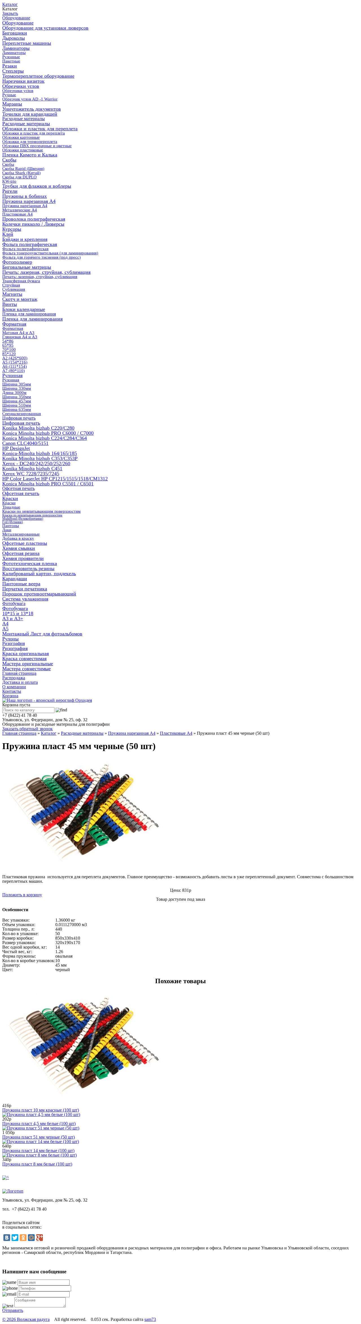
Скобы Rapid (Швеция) (23, 168)
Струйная (11, 285)
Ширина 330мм (16, 388)
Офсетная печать (18, 488)
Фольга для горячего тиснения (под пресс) (41, 257)
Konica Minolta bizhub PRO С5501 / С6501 (48, 484)
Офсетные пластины (24, 543)
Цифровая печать (19, 418)
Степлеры (13, 71)
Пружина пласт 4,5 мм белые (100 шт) (39, 1123)
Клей (7, 234)
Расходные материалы (23, 118)
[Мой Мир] (31, 1237)
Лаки (6, 530)
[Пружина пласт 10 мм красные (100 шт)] (83, 1101)
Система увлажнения (25, 599)
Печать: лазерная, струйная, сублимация (46, 272)
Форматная (14, 324)
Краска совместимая (24, 658)
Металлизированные (21, 534)
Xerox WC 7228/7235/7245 (30, 473)
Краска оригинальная (25, 653)
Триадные (11, 507)
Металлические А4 (19, 210)
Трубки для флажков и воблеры (36, 186)
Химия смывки (18, 548)
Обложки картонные (21, 137)
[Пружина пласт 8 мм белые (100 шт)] (39, 1155)
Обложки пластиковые (22, 150)
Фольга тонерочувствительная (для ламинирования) (50, 253)
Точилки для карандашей (29, 114)
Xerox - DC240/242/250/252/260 (36, 463)
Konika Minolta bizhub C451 (32, 468)
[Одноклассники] (23, 1237)
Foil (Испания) (12, 522)
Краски (10, 498)
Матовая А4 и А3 (18, 332)
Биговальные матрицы (26, 267)
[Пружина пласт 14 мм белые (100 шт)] (40, 1141)
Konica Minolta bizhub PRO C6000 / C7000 (48, 433)
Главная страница (19, 673)
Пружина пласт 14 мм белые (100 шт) (38, 1150)
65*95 (8, 345)
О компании (14, 686)
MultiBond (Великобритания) (22, 519)
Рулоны (10, 639)
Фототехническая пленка (29, 563)
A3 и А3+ (12, 618)
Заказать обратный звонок (27, 728)
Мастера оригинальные (27, 663)
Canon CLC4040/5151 (25, 443)
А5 (5, 628)
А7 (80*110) (13, 370)
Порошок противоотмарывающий (39, 594)
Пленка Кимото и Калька (29, 155)
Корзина (10, 695)
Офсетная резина (20, 553)
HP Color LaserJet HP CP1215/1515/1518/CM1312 (55, 478)
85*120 (9, 353)
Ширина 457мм (16, 401)
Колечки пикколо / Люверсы (33, 224)
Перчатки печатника (24, 589)
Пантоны (10, 525)
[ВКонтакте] (6, 1237)
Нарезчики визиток (23, 81)
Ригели (9, 191)
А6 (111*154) (14, 366)
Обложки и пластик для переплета (40, 128)
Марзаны (12, 104)
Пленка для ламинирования (29, 314)
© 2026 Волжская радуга (26, 1319)
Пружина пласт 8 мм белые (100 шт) (37, 1164)
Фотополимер (17, 262)
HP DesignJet (16, 448)
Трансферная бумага (21, 281)
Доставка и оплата (20, 682)
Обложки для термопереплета (29, 141)
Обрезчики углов (20, 86)
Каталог (10, 4)
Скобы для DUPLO (19, 177)
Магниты (12, 294)
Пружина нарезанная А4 (29, 201)
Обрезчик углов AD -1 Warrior (30, 99)
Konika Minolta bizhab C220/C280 (38, 428)
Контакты (11, 691)
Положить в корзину (22, 894)
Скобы (9, 160)
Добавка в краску (18, 538)
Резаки (9, 66)
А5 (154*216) (14, 362)
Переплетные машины (26, 43)
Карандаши (14, 578)
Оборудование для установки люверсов (45, 28)
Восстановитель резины (28, 568)
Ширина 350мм (16, 397)
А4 (5, 623)
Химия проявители (23, 558)
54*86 (8, 341)
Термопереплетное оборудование (38, 76)
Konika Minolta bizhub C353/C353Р (40, 458)
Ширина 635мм (16, 409)
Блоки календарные (23, 309)
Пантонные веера (21, 583)
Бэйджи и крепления (24, 239)
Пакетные (11, 61)
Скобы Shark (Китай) (21, 173)
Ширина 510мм (16, 405)
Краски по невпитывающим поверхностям (41, 511)
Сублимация (13, 289)
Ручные (9, 95)
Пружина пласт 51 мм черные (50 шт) (38, 1137)
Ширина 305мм (16, 384)
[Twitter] (15, 1237)
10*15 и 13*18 (17, 613)
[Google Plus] (39, 1237)
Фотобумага (13, 603)
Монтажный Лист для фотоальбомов (42, 634)
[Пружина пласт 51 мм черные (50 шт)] (40, 1128)
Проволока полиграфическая (33, 219)
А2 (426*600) (14, 358)
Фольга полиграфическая (29, 244)
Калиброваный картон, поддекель (39, 573)
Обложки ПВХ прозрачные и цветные (37, 146)
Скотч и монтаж (19, 299)
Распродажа (13, 677)
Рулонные (11, 57)
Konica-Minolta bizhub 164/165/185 (39, 453)
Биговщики (14, 33)
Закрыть (10, 13)
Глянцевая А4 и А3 (19, 337)
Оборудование (16, 17)
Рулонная (12, 375)
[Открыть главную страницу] (47, 700)
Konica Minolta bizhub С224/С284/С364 (44, 438)
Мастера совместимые (26, 668)
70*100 (9, 349)
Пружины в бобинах (24, 196)
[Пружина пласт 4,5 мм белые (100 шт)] (41, 1114)
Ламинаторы (16, 48)
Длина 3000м (14, 392)
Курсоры (11, 229)
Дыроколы (13, 38)
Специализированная (21, 413)
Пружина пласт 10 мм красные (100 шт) (40, 1110)
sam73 (150, 1319)
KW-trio (9, 181)
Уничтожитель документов (31, 109)
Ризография (13, 643)
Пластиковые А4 (17, 214)
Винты (9, 304)
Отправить (12, 1310)
